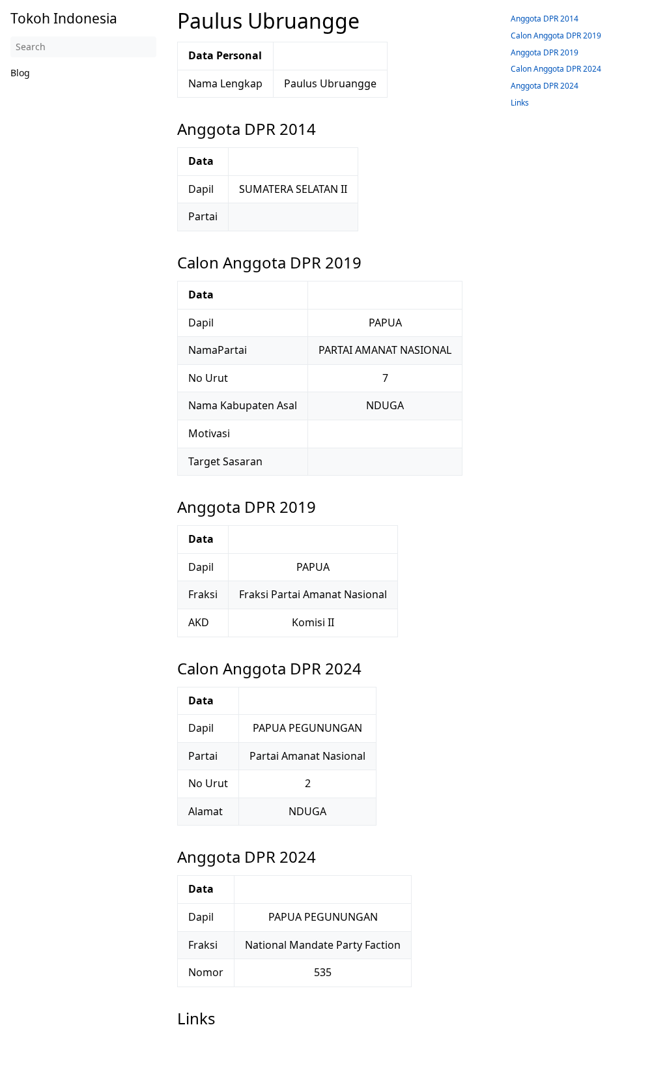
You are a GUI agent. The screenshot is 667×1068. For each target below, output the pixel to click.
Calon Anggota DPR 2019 (556, 35)
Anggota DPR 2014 (544, 18)
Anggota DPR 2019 (544, 52)
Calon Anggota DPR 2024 (556, 68)
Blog (20, 72)
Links (520, 102)
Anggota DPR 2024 (544, 85)
